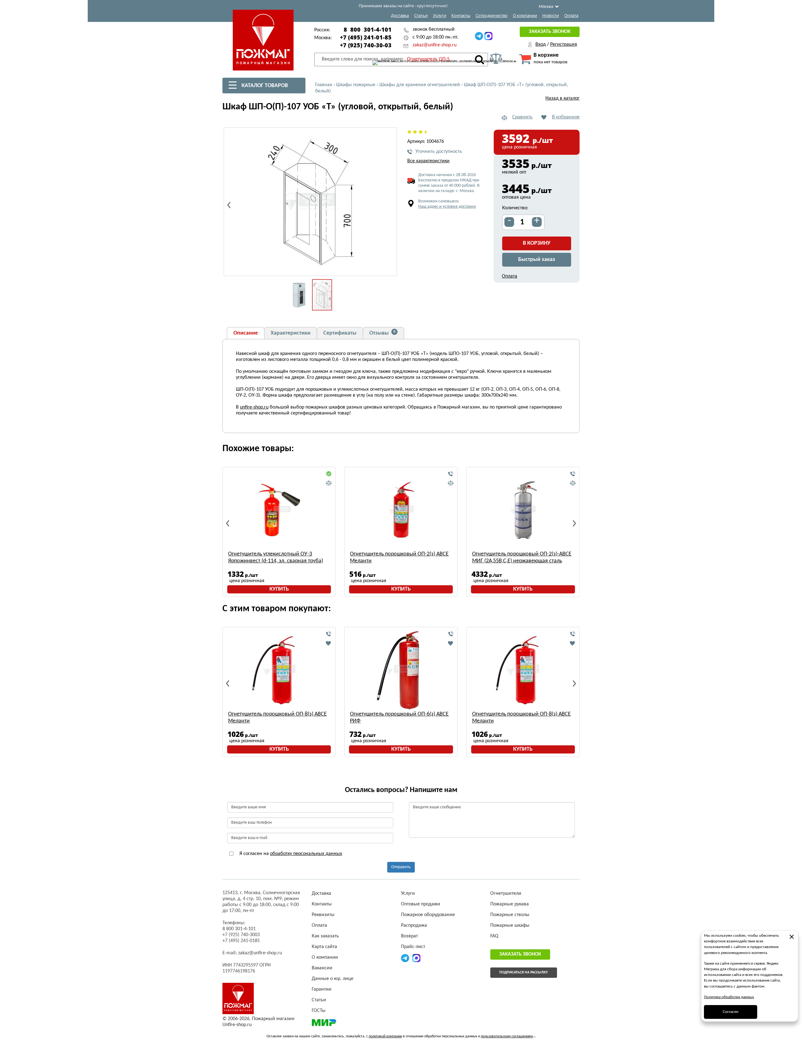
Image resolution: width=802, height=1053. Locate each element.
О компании (525, 15)
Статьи (421, 15)
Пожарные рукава (509, 904)
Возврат (409, 936)
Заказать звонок (549, 31)
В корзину (536, 243)
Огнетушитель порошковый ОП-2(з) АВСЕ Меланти (399, 557)
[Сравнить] (328, 483)
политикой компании (385, 1036)
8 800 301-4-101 (368, 29)
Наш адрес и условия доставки (447, 206)
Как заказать (325, 936)
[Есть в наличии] (328, 474)
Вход (540, 44)
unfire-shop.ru (254, 407)
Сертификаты (340, 333)
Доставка (400, 15)
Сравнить (522, 117)
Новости (550, 15)
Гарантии (321, 989)
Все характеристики (428, 161)
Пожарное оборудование (428, 914)
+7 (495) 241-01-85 (366, 37)
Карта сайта (324, 946)
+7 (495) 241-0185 (241, 940)
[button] (388, 267)
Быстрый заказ (536, 260)
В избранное (566, 117)
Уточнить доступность (438, 151)
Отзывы (382, 333)
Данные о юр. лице (332, 978)
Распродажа (414, 925)
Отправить (401, 867)
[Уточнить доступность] (451, 474)
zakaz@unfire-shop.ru (434, 45)
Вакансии (322, 968)
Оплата (571, 15)
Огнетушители (505, 893)
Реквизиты (323, 914)
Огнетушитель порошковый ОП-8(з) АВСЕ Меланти (277, 717)
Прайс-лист (413, 946)
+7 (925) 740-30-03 (366, 45)
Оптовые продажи (420, 904)
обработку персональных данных (306, 853)
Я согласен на (290, 853)
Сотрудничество (492, 15)
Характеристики (290, 333)
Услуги (439, 15)
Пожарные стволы (509, 914)
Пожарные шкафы (509, 925)
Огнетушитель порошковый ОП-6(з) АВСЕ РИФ (399, 717)
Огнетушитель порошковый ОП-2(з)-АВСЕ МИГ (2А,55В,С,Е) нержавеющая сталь (521, 557)
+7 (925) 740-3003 (241, 934)
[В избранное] (328, 643)
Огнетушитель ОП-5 (428, 59)
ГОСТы (318, 1010)
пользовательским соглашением (507, 1036)
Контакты (460, 15)
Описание (245, 333)
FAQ (494, 936)
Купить (279, 589)
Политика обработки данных (729, 997)
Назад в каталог (562, 98)
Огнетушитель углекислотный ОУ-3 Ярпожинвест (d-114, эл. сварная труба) (275, 557)
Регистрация (563, 44)
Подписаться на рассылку (523, 972)
